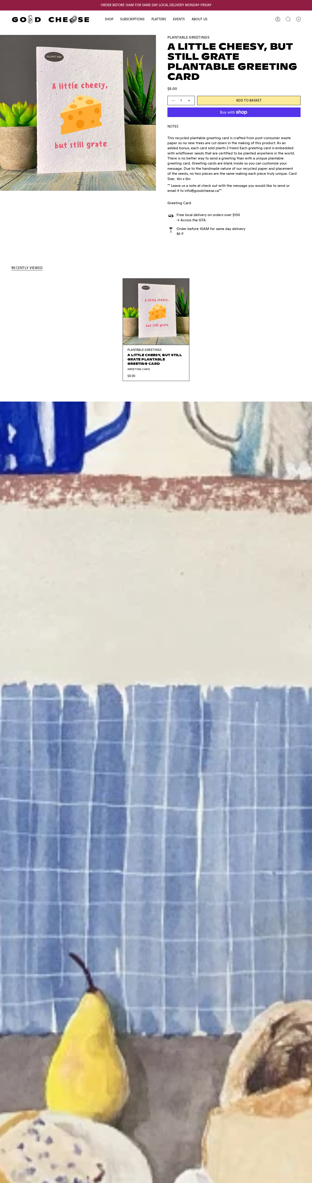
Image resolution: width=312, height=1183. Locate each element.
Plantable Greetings (188, 37)
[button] (109, 19)
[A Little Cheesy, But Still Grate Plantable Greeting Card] (156, 312)
